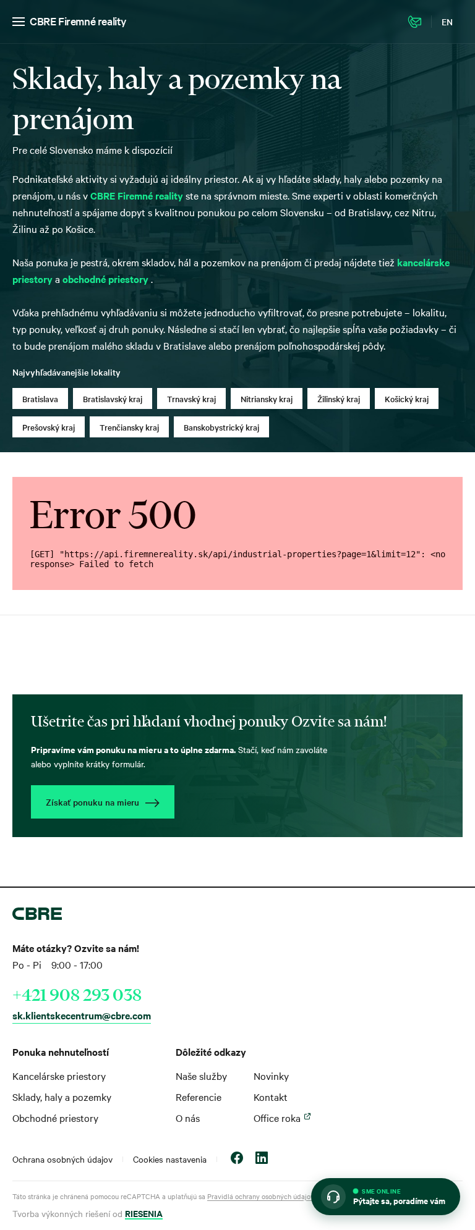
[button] (385, 1196)
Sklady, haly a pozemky (61, 1096)
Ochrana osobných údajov (62, 1159)
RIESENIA (144, 1213)
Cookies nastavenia (170, 1159)
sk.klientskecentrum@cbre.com (81, 1015)
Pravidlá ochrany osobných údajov (260, 1196)
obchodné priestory (106, 278)
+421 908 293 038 (77, 994)
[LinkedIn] (262, 1159)
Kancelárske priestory (59, 1075)
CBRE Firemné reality (78, 21)
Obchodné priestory (55, 1117)
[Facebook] (237, 1159)
